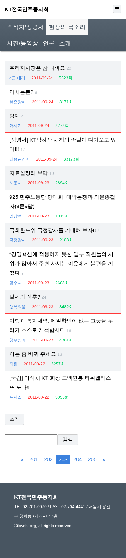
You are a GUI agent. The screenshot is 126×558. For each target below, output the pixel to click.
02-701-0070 (35, 506)
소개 (65, 43)
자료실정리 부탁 (31, 173)
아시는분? (23, 92)
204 (77, 459)
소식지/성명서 (25, 27)
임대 (16, 116)
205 (92, 459)
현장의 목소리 (67, 27)
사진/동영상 (22, 43)
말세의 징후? (27, 297)
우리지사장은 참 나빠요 (40, 68)
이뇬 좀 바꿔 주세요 (35, 354)
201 (33, 459)
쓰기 (14, 418)
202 (48, 459)
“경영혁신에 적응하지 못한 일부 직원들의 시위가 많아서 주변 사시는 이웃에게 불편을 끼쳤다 (61, 263)
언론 (49, 43)
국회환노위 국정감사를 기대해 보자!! (54, 230)
